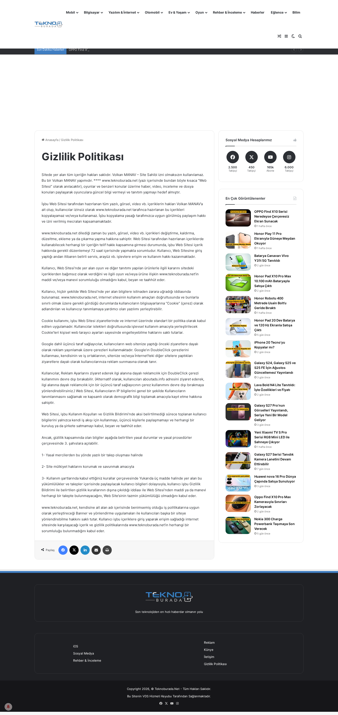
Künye (208, 650)
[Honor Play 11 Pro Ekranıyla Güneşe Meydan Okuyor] (238, 240)
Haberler (257, 12)
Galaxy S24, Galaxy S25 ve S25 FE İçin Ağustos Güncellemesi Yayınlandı (275, 367)
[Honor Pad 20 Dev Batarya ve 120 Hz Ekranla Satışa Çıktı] (238, 326)
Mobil (70, 12)
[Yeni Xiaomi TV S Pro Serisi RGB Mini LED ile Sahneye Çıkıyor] (238, 438)
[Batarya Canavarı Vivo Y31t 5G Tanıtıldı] (238, 262)
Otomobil (152, 12)
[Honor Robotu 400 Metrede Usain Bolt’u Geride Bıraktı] (238, 304)
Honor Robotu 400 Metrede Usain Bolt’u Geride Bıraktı (270, 303)
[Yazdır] (107, 550)
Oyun (199, 12)
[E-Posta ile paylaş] (96, 550)
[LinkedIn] (85, 550)
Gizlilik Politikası (215, 664)
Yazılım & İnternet (122, 12)
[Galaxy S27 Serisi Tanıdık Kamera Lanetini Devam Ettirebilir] (238, 460)
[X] (74, 550)
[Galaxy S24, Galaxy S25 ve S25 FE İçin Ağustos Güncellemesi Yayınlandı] (238, 369)
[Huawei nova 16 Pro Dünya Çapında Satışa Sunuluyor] (238, 482)
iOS (75, 646)
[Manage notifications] (8, 706)
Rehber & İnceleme (227, 12)
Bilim (296, 12)
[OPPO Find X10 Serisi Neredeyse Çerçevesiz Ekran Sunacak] (238, 218)
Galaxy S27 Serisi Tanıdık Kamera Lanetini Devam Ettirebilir (274, 459)
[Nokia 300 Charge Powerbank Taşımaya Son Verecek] (238, 525)
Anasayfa (51, 140)
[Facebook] (63, 550)
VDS (146, 696)
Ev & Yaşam (177, 12)
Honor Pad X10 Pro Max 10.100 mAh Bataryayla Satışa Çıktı (272, 281)
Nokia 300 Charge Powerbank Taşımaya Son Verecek (274, 524)
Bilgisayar (92, 12)
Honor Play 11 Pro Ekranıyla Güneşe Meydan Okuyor (274, 238)
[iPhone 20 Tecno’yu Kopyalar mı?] (238, 348)
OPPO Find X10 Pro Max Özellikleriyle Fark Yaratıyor (105, 50)
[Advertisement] (169, 89)
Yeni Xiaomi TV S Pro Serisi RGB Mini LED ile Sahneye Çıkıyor (271, 437)
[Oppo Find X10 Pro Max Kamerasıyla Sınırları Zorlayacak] (238, 503)
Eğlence (277, 12)
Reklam (209, 642)
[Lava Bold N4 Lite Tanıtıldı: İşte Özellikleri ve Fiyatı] (238, 391)
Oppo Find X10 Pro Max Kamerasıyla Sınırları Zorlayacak (272, 501)
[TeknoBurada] (48, 24)
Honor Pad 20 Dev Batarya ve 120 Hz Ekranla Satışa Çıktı (274, 325)
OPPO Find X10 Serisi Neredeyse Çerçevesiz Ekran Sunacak (271, 216)
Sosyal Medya (83, 653)
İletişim (209, 657)
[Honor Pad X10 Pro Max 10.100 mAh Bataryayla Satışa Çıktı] (238, 282)
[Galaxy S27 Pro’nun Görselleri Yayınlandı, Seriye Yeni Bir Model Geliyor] (238, 411)
